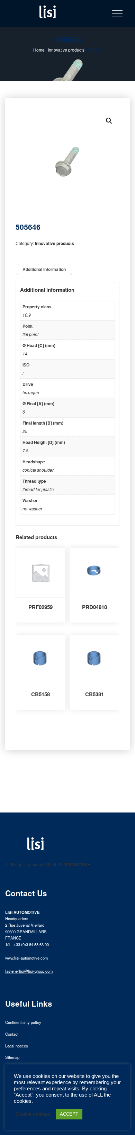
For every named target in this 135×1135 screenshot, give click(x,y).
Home (39, 50)
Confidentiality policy (23, 1022)
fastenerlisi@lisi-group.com (29, 971)
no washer (32, 508)
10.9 (26, 315)
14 (24, 353)
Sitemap (12, 1057)
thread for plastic (38, 489)
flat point (30, 334)
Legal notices (16, 1045)
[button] (109, 121)
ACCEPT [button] (69, 1114)
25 (24, 431)
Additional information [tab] (44, 269)
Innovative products (66, 50)
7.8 (25, 450)
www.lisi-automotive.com (26, 958)
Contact (11, 1034)
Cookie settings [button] (33, 1114)
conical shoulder (38, 470)
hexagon (30, 392)
